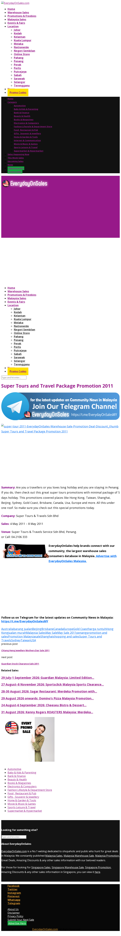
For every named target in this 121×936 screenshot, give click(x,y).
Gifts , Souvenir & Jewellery (27, 133)
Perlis (17, 68)
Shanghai (46, 636)
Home (11, 9)
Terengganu (22, 85)
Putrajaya (20, 71)
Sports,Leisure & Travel (25, 147)
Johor (17, 30)
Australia (7, 629)
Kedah (18, 33)
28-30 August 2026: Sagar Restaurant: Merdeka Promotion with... (49, 691)
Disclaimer (14, 913)
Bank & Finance (21, 112)
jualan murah (17, 633)
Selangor (19, 82)
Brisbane (47, 629)
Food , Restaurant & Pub (26, 130)
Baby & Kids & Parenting (26, 109)
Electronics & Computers (26, 123)
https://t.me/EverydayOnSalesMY (24, 621)
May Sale (51, 633)
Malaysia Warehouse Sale (79, 855)
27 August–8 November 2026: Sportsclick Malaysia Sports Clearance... (52, 684)
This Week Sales (16, 158)
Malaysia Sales (17, 19)
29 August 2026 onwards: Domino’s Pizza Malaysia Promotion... (47, 698)
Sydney (16, 640)
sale (37, 636)
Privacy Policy (15, 916)
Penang (18, 61)
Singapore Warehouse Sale (68, 867)
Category (12, 102)
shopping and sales (66, 636)
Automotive (20, 105)
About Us (13, 909)
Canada (58, 629)
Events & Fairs (16, 23)
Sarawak (19, 78)
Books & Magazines (23, 119)
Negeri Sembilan (24, 50)
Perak (17, 64)
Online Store (22, 54)
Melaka (18, 44)
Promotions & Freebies (22, 16)
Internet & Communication (27, 140)
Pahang (18, 57)
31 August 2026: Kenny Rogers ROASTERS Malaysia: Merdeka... (47, 712)
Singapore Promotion (98, 867)
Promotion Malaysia (21, 636)
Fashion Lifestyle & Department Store (33, 126)
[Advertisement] (60, 214)
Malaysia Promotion (107, 855)
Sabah (18, 75)
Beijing (36, 629)
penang (81, 633)
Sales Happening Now (18, 154)
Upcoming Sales (15, 161)
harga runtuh (97, 629)
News (10, 164)
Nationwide (21, 47)
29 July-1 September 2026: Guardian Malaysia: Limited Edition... (47, 678)
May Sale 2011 (66, 633)
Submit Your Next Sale (21, 919)
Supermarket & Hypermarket (28, 151)
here (97, 872)
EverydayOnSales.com (14, 851)
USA (33, 640)
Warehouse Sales (18, 12)
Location (13, 26)
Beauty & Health (22, 116)
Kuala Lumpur (22, 40)
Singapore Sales (40, 867)
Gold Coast (80, 629)
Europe (68, 629)
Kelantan (19, 37)
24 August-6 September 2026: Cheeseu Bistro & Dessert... (43, 705)
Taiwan (25, 640)
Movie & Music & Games (26, 144)
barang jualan (22, 629)
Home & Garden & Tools (26, 137)
